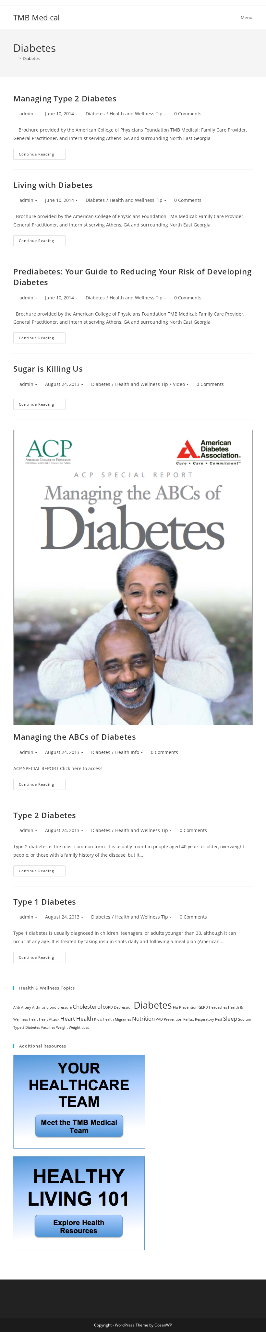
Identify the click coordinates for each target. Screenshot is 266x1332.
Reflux (188, 1019)
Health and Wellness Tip (136, 113)
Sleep (230, 1018)
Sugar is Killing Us (48, 368)
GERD (203, 1007)
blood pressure (59, 1007)
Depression (123, 1007)
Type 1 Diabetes (44, 901)
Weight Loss (79, 1027)
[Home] (15, 58)
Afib (16, 1007)
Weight (62, 1027)
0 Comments (187, 113)
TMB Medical (36, 17)
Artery (26, 1007)
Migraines (123, 1019)
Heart (33, 1019)
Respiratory (204, 1019)
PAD (159, 1019)
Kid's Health (104, 1019)
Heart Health (76, 1018)
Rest (218, 1019)
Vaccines (48, 1027)
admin (26, 113)
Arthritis (38, 1007)
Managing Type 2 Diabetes (64, 98)
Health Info (127, 752)
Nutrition (143, 1018)
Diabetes (31, 58)
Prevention (173, 1019)
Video (179, 384)
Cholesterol (87, 1006)
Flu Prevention (185, 1007)
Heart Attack (49, 1019)
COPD (108, 1007)
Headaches (218, 1007)
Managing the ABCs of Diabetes (74, 736)
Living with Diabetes (53, 185)
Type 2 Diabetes (44, 815)
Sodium (244, 1019)
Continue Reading (42, 152)
